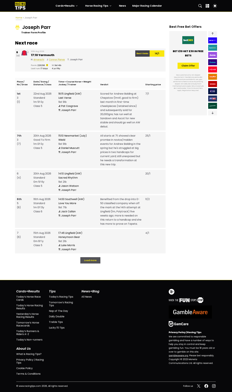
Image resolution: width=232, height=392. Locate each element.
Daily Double (56, 316)
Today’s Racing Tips (61, 296)
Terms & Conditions (28, 373)
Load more (90, 260)
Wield (61, 140)
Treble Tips (56, 321)
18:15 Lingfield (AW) (69, 94)
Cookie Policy (24, 368)
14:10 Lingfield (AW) (70, 173)
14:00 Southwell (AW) (71, 199)
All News (86, 296)
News (122, 6)
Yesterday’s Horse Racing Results (27, 315)
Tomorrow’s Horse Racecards (27, 324)
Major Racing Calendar (147, 6)
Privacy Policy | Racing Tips (30, 361)
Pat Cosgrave (68, 106)
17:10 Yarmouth (42, 55)
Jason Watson (68, 186)
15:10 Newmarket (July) (72, 136)
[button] (212, 33)
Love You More (67, 203)
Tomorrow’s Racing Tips (61, 304)
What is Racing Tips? (29, 354)
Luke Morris (66, 245)
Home (19, 17)
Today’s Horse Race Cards (28, 298)
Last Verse (64, 98)
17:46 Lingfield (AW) (70, 233)
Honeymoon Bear (69, 237)
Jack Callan (67, 211)
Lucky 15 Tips (57, 327)
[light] (215, 6)
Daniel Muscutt (69, 148)
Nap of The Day (58, 310)
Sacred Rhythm (68, 178)
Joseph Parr (67, 110)
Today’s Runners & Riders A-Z (27, 333)
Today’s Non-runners (29, 339)
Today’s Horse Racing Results (29, 307)
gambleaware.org (178, 355)
